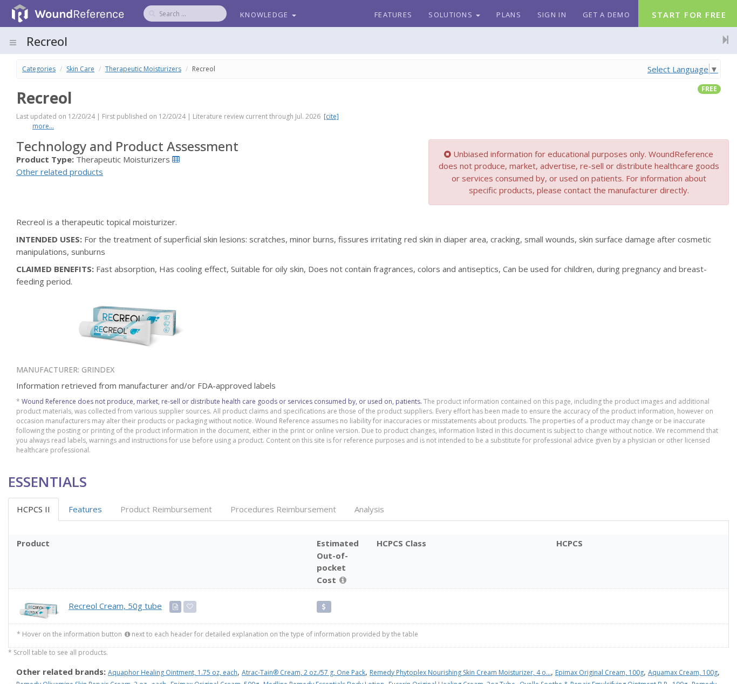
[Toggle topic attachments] (722, 39)
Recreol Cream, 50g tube (115, 605)
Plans (508, 14)
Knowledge (265, 14)
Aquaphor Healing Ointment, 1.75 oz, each (172, 672)
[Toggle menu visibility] (13, 42)
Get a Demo (606, 14)
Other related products (59, 171)
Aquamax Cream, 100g (683, 672)
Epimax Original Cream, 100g (599, 672)
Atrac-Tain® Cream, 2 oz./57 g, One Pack (303, 672)
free (709, 88)
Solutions (451, 14)
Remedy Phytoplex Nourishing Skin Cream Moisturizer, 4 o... (460, 672)
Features (393, 14)
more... (43, 126)
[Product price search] (324, 607)
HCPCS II (33, 509)
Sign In (552, 14)
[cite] (331, 116)
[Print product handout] (175, 607)
